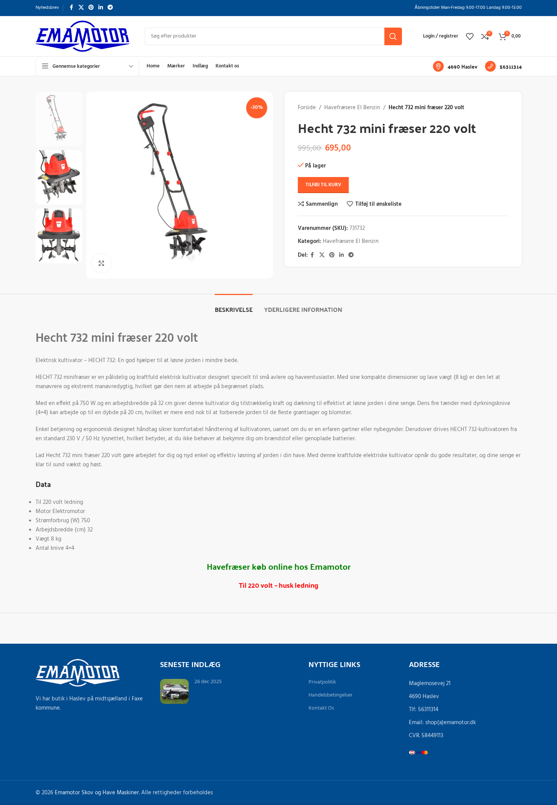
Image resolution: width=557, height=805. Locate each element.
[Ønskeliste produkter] (469, 36)
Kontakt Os (321, 708)
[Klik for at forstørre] (101, 263)
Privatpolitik (322, 682)
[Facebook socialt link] (71, 7)
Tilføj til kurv (323, 185)
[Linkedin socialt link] (100, 7)
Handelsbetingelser (331, 695)
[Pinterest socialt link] (91, 7)
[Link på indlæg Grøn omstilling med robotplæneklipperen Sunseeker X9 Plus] (174, 691)
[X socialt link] (81, 7)
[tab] (234, 305)
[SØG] (393, 36)
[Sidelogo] (82, 36)
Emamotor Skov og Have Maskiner (97, 792)
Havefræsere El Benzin (352, 107)
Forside (307, 107)
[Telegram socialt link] (110, 7)
